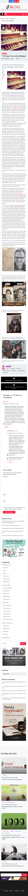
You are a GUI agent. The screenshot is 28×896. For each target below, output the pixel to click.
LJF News (5, 625)
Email (4, 501)
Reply (6, 427)
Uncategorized (5, 637)
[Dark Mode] (22, 14)
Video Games (6, 578)
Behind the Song (6, 588)
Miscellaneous (6, 596)
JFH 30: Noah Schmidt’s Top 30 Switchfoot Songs (12, 528)
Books (4, 567)
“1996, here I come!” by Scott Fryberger (12, 779)
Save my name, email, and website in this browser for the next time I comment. (14, 508)
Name (4, 494)
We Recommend (6, 619)
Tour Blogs (5, 599)
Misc (4, 573)
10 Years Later (6, 605)
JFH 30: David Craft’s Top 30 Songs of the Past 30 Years (12, 532)
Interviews (5, 593)
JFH (19, 58)
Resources (5, 576)
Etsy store (19, 205)
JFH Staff (4, 53)
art (7, 368)
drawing (13, 368)
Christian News (5, 564)
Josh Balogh (6, 835)
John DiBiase (22, 370)
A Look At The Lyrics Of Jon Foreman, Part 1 (13, 866)
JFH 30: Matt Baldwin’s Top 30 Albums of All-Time (12, 535)
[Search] (25, 14)
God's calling (6, 370)
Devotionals (5, 590)
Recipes (4, 631)
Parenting (5, 628)
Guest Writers (5, 585)
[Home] (2, 14)
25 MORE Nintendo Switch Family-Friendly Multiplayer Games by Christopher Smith (13, 522)
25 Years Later (6, 613)
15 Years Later (6, 608)
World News (5, 581)
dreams (19, 368)
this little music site (17, 107)
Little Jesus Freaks (6, 623)
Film (4, 570)
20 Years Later (6, 611)
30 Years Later (6, 616)
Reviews (4, 634)
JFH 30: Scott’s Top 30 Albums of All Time (11, 525)
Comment (5, 476)
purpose (6, 372)
